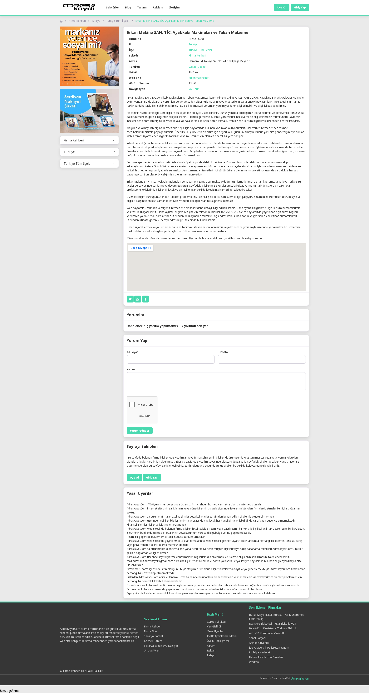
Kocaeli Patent (153, 641)
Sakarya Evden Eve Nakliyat (161, 645)
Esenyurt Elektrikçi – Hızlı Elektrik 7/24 (272, 623)
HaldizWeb (284, 678)
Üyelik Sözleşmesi (218, 641)
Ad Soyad (132, 352)
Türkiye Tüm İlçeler (118, 20)
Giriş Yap (300, 7)
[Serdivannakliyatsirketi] (89, 111)
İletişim (174, 7)
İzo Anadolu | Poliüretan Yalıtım (269, 647)
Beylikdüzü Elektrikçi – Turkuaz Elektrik (273, 628)
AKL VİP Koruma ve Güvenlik (267, 633)
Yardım (142, 7)
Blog (128, 7)
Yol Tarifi (194, 89)
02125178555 (197, 66)
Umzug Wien (152, 650)
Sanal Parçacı (257, 638)
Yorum (131, 369)
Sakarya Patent (153, 636)
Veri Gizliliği (214, 626)
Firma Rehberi (77, 20)
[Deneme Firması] (89, 56)
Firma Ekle (150, 631)
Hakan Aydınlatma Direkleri (266, 657)
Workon (254, 662)
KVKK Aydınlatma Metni (222, 636)
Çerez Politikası (216, 621)
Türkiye (95, 20)
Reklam (158, 7)
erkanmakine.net (199, 78)
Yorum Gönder (139, 430)
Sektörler (112, 7)
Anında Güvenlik (259, 643)
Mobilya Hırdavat (259, 652)
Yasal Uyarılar (215, 631)
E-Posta (223, 352)
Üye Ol (281, 7)
